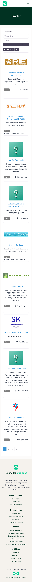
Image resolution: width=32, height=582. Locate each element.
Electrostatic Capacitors (16, 536)
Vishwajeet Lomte (16, 417)
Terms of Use (16, 561)
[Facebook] (14, 573)
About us (16, 553)
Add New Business (16, 505)
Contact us (16, 555)
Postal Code (8, 49)
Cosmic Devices (16, 245)
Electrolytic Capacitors (16, 533)
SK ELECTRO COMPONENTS (16, 333)
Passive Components (16, 516)
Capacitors (16, 514)
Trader (7, 90)
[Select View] (16, 49)
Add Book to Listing (16, 522)
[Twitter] (17, 573)
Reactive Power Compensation (16, 544)
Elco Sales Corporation (16, 369)
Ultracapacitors (16, 519)
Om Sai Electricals (16, 160)
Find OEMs (16, 499)
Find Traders (16, 502)
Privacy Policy (16, 558)
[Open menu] (28, 3)
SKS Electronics (16, 286)
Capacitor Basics (16, 530)
